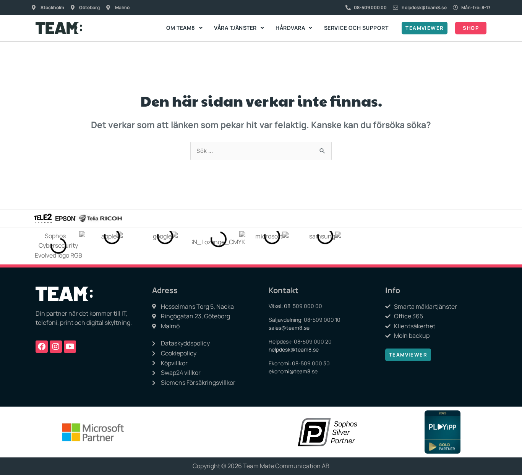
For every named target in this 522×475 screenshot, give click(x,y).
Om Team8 (180, 27)
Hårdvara (290, 27)
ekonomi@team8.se (293, 371)
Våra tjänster (235, 27)
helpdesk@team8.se (294, 349)
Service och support (356, 27)
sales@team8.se (289, 327)
